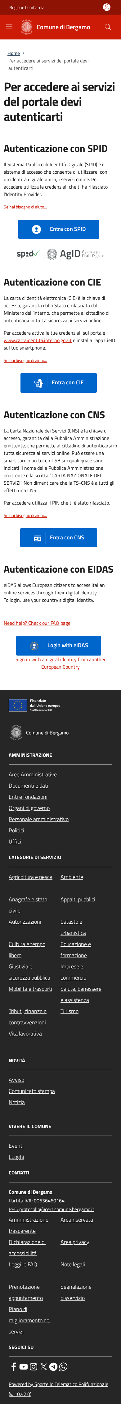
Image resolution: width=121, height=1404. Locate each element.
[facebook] (14, 1366)
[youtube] (24, 1366)
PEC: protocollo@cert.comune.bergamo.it (51, 1209)
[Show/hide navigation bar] (9, 27)
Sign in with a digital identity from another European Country (61, 663)
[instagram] (33, 1366)
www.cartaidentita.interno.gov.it (38, 340)
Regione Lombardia (26, 7)
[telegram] (53, 1366)
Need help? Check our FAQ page (37, 623)
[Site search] (108, 27)
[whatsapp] (63, 1366)
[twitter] (43, 1366)
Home (13, 53)
